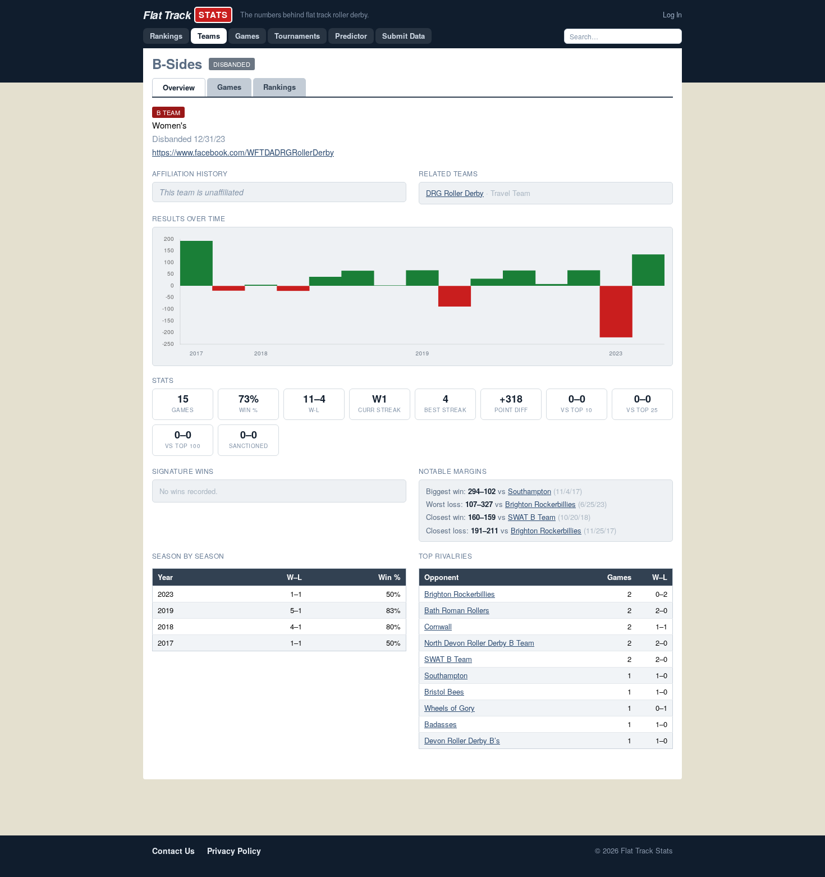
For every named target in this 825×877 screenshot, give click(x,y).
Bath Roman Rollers (456, 610)
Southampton (529, 491)
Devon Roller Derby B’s (462, 740)
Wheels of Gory (449, 707)
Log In (672, 15)
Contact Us (173, 850)
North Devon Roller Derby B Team (479, 642)
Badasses (440, 724)
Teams (209, 35)
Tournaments (297, 35)
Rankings (166, 35)
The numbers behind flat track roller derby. (304, 15)
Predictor (351, 35)
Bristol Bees (444, 691)
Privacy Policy (234, 850)
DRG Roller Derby (455, 193)
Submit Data (403, 35)
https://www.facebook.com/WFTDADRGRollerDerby (243, 152)
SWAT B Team (532, 516)
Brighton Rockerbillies (540, 504)
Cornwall (438, 626)
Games (247, 35)
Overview (179, 87)
